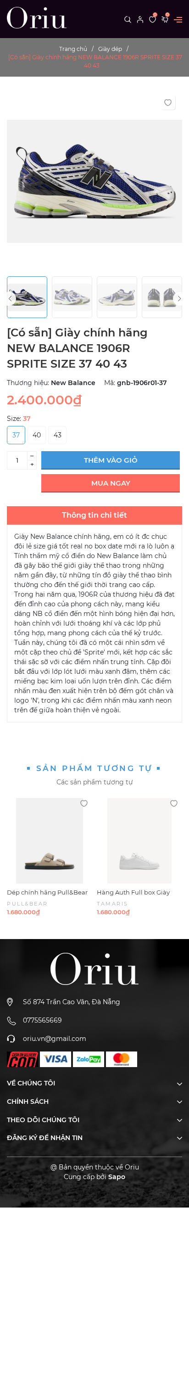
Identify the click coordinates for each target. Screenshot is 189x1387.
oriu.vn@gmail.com (54, 1039)
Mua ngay (110, 483)
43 (57, 435)
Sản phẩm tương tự (94, 768)
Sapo (116, 1177)
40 (37, 435)
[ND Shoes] (22, 1059)
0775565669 (42, 1020)
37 (16, 435)
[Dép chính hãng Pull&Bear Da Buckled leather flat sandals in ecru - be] (49, 841)
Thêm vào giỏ (111, 460)
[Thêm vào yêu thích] (168, 102)
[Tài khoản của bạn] (140, 19)
